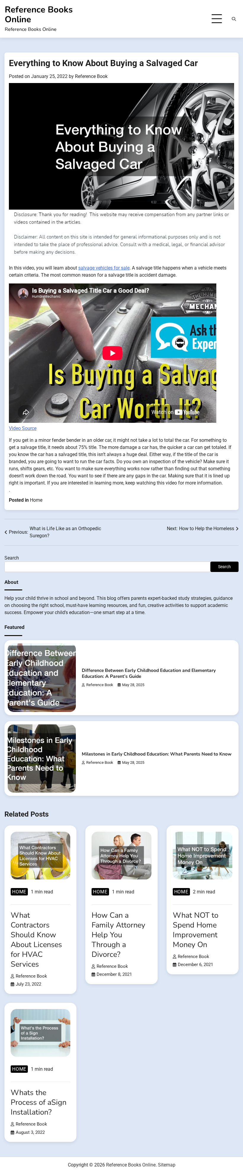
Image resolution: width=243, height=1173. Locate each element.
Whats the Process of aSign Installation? (38, 1102)
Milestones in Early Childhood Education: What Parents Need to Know (156, 754)
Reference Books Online (39, 14)
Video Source (22, 428)
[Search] (233, 19)
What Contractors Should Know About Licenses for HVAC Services (36, 939)
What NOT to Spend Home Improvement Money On (195, 930)
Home (36, 500)
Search (11, 558)
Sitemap (166, 1165)
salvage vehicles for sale (104, 268)
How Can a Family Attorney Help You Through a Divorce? (118, 935)
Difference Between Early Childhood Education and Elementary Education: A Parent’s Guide (149, 673)
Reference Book (91, 76)
